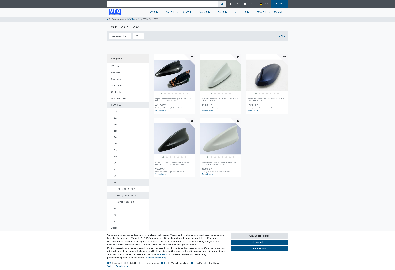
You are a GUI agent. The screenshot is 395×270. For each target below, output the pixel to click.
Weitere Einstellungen (118, 266)
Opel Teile (223, 12)
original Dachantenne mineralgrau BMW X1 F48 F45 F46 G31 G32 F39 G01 (173, 100)
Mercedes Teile (242, 12)
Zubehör (278, 12)
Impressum (162, 254)
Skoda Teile (205, 12)
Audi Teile (171, 12)
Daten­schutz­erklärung (155, 257)
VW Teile (154, 12)
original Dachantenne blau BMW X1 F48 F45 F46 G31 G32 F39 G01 (266, 100)
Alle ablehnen (259, 248)
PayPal (198, 263)
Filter (283, 36)
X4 (139, 19)
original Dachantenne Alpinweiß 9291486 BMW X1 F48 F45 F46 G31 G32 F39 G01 (220, 163)
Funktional (214, 263)
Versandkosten (160, 110)
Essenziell (117, 263)
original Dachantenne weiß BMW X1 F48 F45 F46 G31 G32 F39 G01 (220, 100)
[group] (174, 75)
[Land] (261, 4)
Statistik (132, 263)
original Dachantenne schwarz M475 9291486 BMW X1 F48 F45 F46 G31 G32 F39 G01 (172, 163)
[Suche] (222, 4)
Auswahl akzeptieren (259, 236)
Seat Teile (187, 12)
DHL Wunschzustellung (177, 263)
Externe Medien (151, 263)
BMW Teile (262, 12)
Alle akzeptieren (259, 242)
